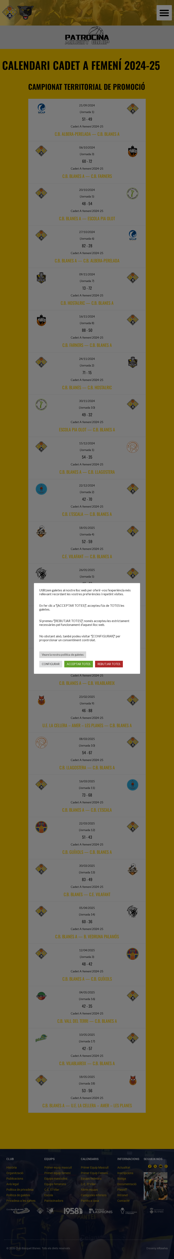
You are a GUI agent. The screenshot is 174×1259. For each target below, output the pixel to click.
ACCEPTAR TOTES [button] (78, 664)
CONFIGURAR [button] (51, 664)
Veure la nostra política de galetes (63, 654)
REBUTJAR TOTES (109, 664)
